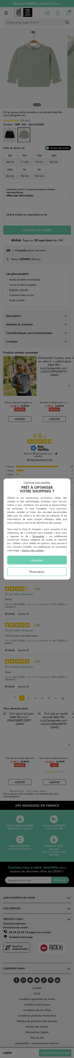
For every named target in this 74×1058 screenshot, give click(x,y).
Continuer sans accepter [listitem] (37, 482)
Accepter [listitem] (37, 560)
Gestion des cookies (32, 550)
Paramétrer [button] (39, 536)
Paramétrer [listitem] (37, 571)
